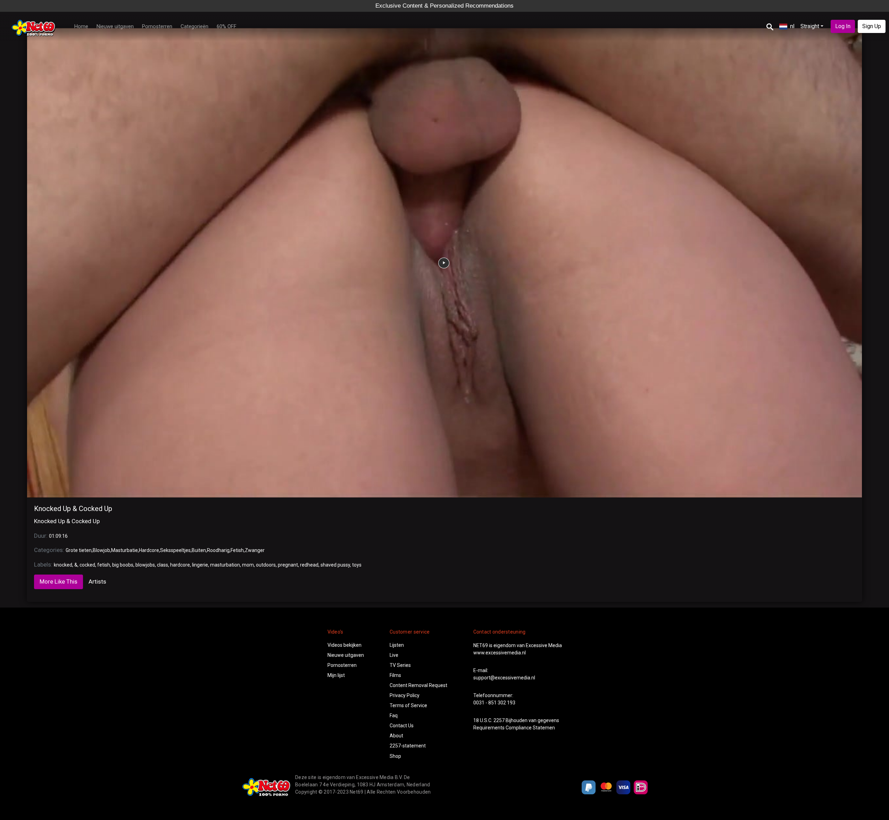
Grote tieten (79, 550)
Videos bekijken (344, 645)
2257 (499, 720)
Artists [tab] (97, 581)
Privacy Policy (404, 695)
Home (81, 26)
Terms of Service (408, 705)
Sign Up (871, 26)
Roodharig (218, 550)
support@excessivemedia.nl (504, 677)
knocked (63, 565)
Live (394, 655)
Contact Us (402, 725)
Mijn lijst (336, 675)
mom (248, 565)
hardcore (180, 565)
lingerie (200, 565)
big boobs (122, 565)
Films (395, 675)
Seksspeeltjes (175, 550)
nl (792, 26)
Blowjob (101, 550)
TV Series (400, 665)
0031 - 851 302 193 (494, 702)
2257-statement (408, 745)
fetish (103, 565)
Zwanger (255, 550)
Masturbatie (124, 550)
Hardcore (149, 550)
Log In (842, 26)
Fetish (237, 550)
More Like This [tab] (58, 581)
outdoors (266, 565)
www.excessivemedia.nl (499, 652)
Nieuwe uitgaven (115, 26)
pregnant (288, 565)
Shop (395, 756)
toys (357, 565)
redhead (309, 565)
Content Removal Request (418, 685)
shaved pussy (335, 565)
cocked (87, 565)
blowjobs (145, 565)
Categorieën (194, 26)
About (396, 735)
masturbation (225, 565)
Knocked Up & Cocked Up (73, 508)
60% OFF (226, 26)
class (162, 565)
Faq (394, 715)
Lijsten (397, 645)
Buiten (199, 550)
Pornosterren (157, 26)
